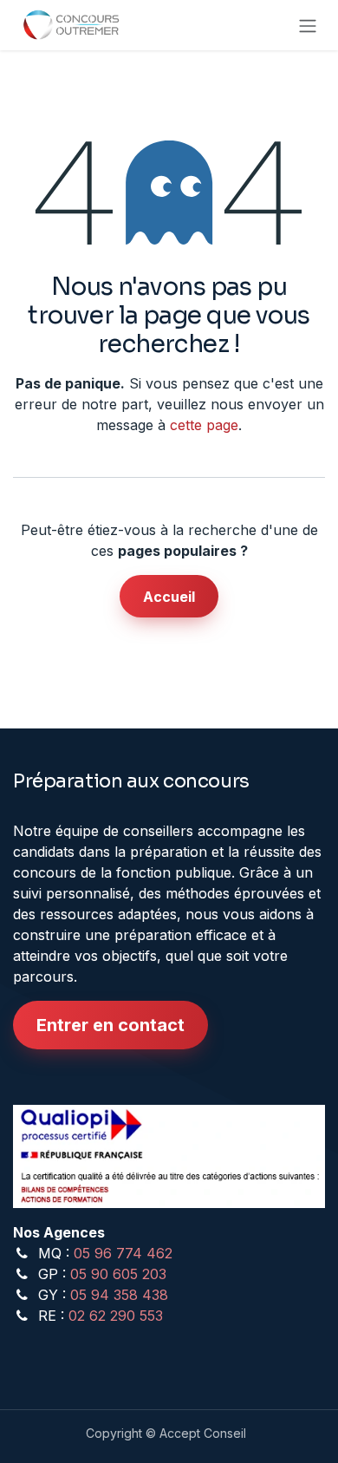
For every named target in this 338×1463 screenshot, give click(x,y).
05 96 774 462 (123, 1253)
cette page (204, 425)
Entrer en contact (110, 1025)
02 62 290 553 (115, 1315)
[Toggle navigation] (307, 25)
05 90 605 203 (118, 1274)
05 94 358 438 (119, 1294)
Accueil (169, 596)
